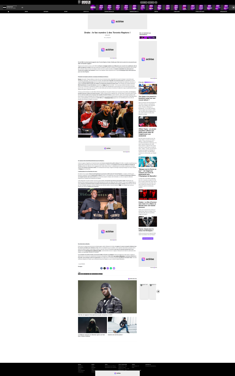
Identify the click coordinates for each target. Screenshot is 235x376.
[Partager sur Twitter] (104, 268)
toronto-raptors (86, 273)
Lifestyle (86, 11)
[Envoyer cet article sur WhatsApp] (110, 268)
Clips (133, 367)
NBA (120, 185)
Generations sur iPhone (110, 366)
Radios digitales (109, 11)
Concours (177, 11)
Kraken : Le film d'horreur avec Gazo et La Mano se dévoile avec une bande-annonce (148, 204)
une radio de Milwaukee (119, 256)
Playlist (79, 369)
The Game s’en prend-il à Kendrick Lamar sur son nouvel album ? (147, 98)
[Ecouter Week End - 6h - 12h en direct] (148, 37)
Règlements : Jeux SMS (123, 369)
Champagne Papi (109, 97)
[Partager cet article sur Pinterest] (107, 268)
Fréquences (223, 11)
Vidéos (156, 11)
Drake (105, 65)
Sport (66, 11)
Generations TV (134, 11)
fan (90, 273)
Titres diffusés (200, 11)
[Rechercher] (156, 2)
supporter (100, 273)
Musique (46, 11)
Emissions (80, 366)
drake (79, 273)
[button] (144, 291)
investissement (95, 273)
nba (82, 273)
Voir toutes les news (148, 238)
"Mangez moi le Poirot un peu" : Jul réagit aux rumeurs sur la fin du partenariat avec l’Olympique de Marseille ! (148, 172)
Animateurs (80, 367)
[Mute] (22, 7)
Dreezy (79, 79)
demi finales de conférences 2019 (93, 250)
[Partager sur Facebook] (101, 268)
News (26, 11)
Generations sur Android (110, 367)
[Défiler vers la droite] (158, 291)
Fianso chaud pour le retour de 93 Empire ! (146, 229)
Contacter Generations (150, 366)
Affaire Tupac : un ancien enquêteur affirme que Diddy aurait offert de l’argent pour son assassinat (147, 132)
